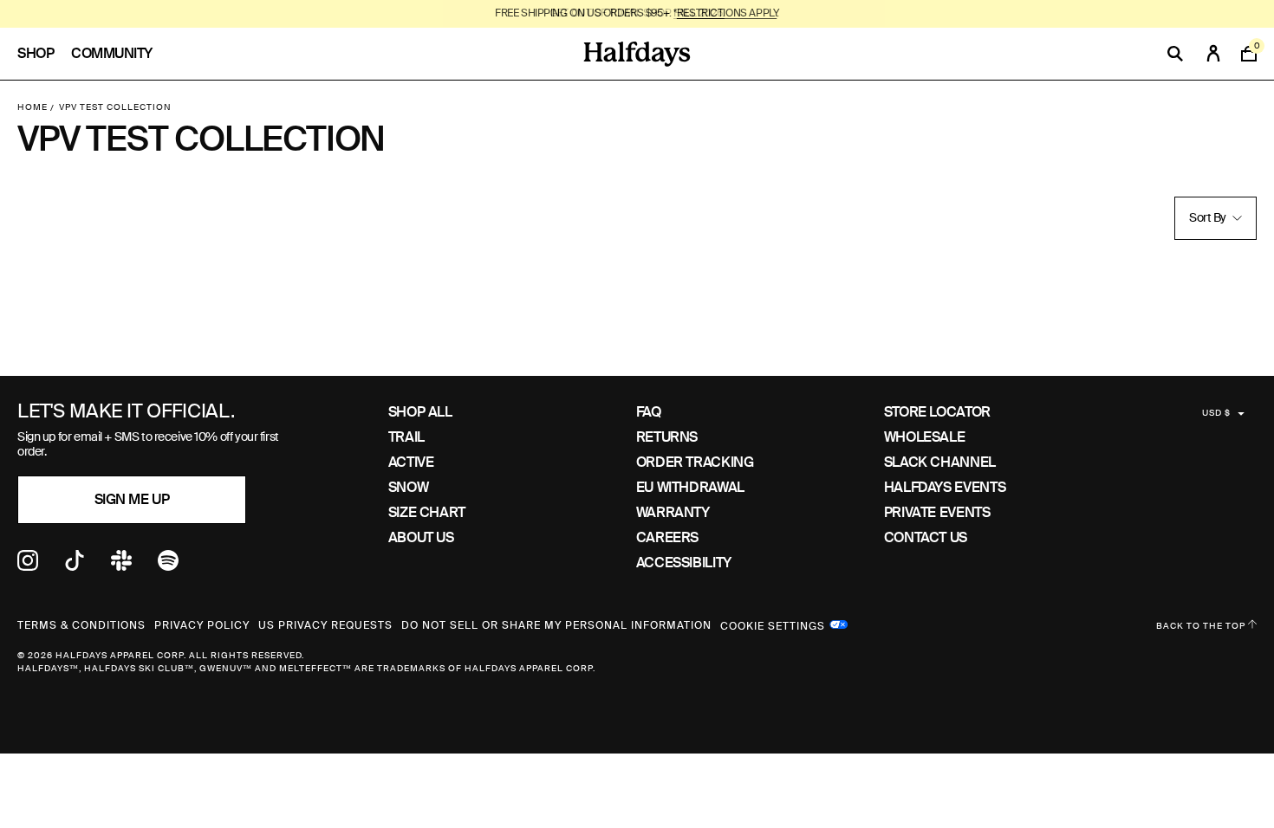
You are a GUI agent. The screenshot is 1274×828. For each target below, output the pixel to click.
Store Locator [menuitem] (937, 412)
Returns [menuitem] (667, 437)
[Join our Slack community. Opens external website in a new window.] (121, 566)
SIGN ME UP (131, 499)
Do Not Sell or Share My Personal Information (556, 625)
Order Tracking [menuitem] (695, 462)
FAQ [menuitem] (648, 412)
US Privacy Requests (325, 625)
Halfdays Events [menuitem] (945, 487)
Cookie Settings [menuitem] (772, 624)
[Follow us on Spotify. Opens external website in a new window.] (168, 566)
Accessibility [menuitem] (683, 562)
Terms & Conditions (81, 625)
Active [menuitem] (411, 462)
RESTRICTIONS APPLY (727, 13)
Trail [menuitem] (406, 437)
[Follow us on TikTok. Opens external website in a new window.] (74, 566)
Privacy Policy (202, 625)
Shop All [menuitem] (420, 412)
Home (32, 107)
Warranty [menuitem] (673, 512)
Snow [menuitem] (408, 487)
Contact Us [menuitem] (925, 537)
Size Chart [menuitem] (426, 512)
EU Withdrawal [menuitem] (690, 487)
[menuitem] (44, 54)
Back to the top (1202, 625)
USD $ (1216, 412)
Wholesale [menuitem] (924, 437)
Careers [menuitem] (667, 537)
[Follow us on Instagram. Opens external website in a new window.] (27, 566)
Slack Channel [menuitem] (940, 462)
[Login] (1213, 53)
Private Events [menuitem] (937, 512)
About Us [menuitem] (421, 537)
